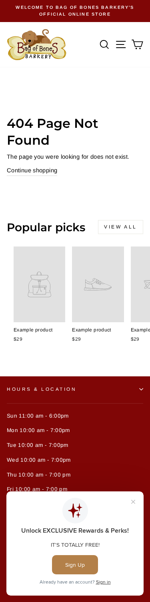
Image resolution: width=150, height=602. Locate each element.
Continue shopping (32, 170)
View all (120, 227)
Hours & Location (42, 389)
